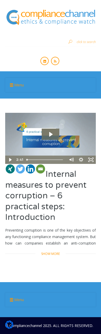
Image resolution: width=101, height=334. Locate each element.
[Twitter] (20, 168)
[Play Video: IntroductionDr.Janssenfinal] (50, 134)
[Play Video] (10, 160)
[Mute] (71, 160)
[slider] (45, 160)
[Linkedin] (30, 168)
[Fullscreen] (91, 160)
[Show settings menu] (81, 160)
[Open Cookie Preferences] (9, 327)
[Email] (40, 168)
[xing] (10, 168)
